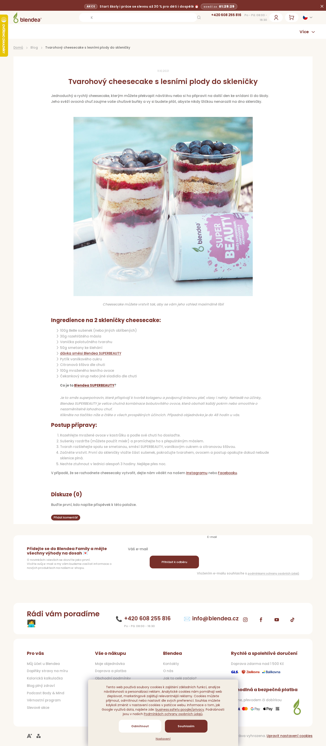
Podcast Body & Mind (45, 693)
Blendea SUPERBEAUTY (94, 385)
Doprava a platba (110, 671)
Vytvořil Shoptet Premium (39, 736)
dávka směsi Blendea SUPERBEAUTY (90, 353)
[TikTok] (292, 619)
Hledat (199, 17)
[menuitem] (38, 31)
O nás (168, 671)
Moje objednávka (110, 664)
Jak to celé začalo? (179, 678)
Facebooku (227, 473)
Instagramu (196, 473)
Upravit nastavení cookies (290, 735)
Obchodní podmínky (113, 678)
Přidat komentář (66, 517)
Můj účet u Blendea (43, 664)
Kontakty (171, 664)
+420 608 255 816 (226, 15)
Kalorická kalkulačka (45, 678)
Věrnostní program (44, 700)
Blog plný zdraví (41, 686)
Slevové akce (38, 707)
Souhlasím (186, 726)
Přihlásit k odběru (174, 562)
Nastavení (163, 739)
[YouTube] (276, 619)
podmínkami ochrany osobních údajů (273, 573)
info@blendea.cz (215, 618)
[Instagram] (245, 619)
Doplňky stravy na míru (47, 671)
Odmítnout (140, 726)
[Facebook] (261, 619)
